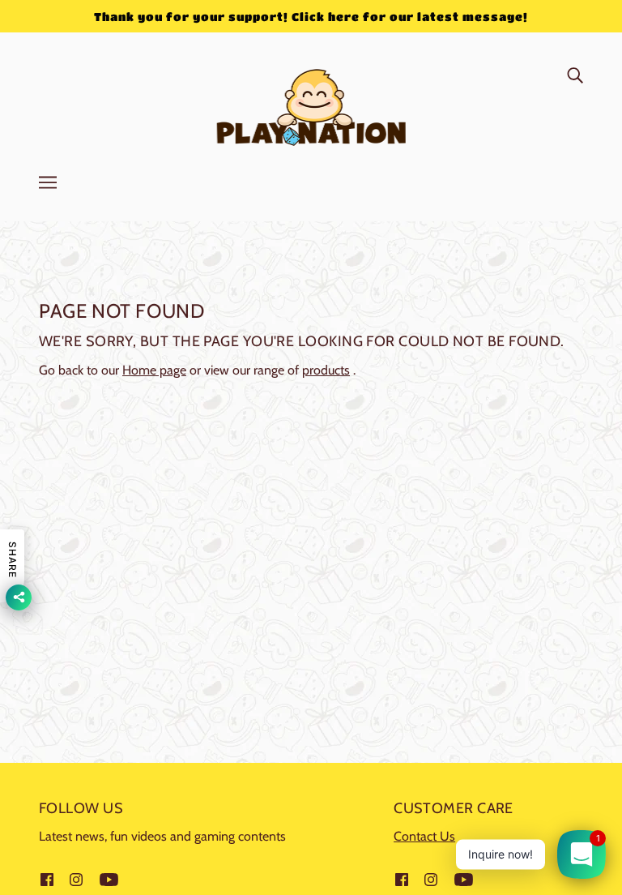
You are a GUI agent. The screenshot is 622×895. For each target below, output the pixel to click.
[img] (575, 74)
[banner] (311, 104)
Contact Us (424, 836)
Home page (154, 370)
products (326, 370)
